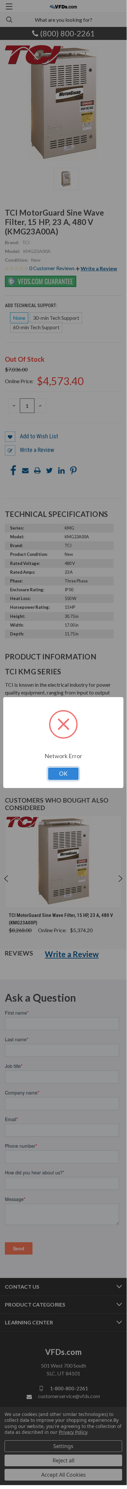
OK (63, 773)
